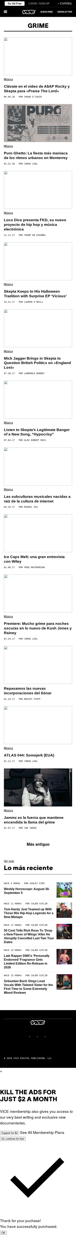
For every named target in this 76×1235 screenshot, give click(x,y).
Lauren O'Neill (33, 302)
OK (3, 1232)
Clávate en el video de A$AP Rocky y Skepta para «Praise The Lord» (37, 88)
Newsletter (64, 12)
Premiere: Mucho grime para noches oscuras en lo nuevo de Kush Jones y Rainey (38, 628)
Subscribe (46, 12)
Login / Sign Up (39, 3)
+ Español (65, 3)
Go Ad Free (14, 3)
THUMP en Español (35, 235)
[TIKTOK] (42, 1036)
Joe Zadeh (30, 828)
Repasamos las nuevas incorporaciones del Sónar (27, 690)
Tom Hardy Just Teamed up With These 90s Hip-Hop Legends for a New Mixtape (28, 913)
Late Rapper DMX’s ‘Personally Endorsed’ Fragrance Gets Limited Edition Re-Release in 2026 (26, 961)
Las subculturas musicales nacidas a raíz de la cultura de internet (37, 499)
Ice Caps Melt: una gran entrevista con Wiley (34, 559)
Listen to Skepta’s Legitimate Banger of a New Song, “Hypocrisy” (37, 432)
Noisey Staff (32, 699)
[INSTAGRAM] (34, 1036)
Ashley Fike (37, 883)
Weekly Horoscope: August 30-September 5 (27, 890)
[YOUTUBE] (49, 1036)
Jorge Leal (31, 164)
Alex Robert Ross (35, 440)
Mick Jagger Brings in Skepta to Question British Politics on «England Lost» (37, 363)
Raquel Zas (31, 507)
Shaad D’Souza (33, 97)
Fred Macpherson (34, 567)
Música (8, 79)
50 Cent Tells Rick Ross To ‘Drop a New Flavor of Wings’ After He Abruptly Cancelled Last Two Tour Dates (29, 936)
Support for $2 (10, 1133)
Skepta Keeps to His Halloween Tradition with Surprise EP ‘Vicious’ (35, 293)
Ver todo (9, 861)
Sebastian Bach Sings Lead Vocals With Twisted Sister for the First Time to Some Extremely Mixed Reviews (28, 986)
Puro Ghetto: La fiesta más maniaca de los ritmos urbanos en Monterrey (36, 155)
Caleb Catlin (39, 903)
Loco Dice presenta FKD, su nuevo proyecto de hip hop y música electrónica (35, 224)
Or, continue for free (13, 1138)
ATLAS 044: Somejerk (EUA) (29, 755)
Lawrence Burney (34, 373)
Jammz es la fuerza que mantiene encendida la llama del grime (34, 820)
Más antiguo (38, 844)
